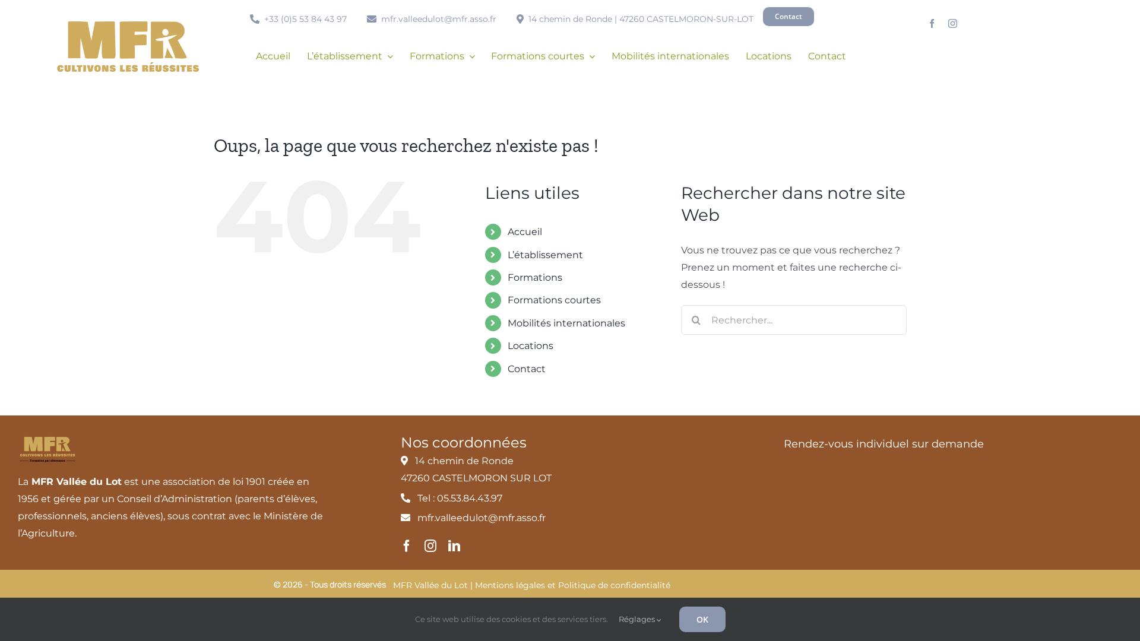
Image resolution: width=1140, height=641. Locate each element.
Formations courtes (554, 300)
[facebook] (931, 23)
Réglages (638, 619)
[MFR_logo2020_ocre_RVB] (128, 25)
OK (702, 619)
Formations (535, 277)
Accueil (525, 231)
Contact (527, 369)
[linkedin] (454, 546)
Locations (530, 345)
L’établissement (545, 255)
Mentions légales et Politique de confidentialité (572, 585)
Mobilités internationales (566, 323)
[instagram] (952, 23)
